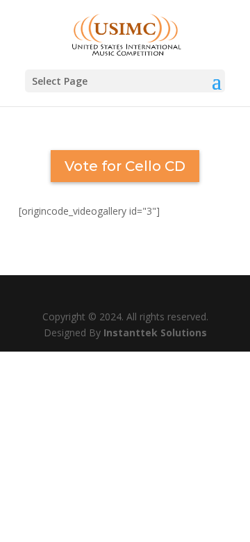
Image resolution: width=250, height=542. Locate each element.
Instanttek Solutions (155, 332)
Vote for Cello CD (125, 166)
